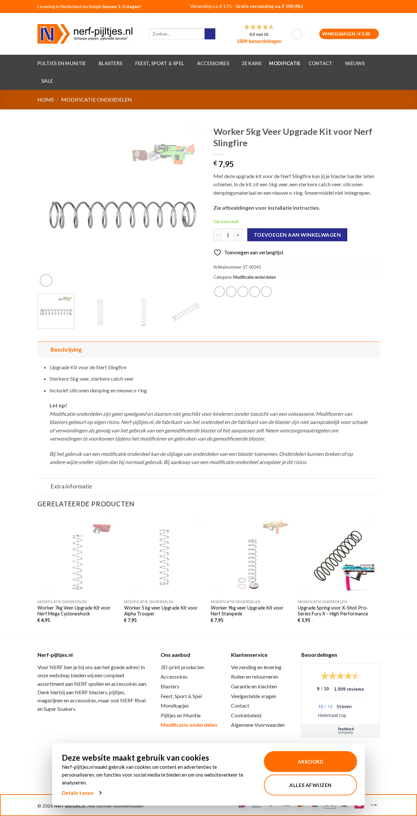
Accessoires (213, 63)
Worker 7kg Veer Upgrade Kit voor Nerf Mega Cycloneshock (74, 611)
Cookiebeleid (246, 715)
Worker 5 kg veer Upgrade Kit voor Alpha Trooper (161, 611)
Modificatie (284, 63)
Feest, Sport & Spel (159, 63)
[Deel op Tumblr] (266, 291)
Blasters (110, 63)
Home (45, 99)
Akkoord (310, 762)
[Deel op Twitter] (231, 291)
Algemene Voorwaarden (258, 725)
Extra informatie (71, 486)
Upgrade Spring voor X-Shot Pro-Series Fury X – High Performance (333, 611)
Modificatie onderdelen (96, 99)
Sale (47, 81)
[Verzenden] (210, 33)
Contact (321, 63)
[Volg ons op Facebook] (355, 7)
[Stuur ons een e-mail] (372, 7)
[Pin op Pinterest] (254, 291)
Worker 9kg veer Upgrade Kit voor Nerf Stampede (247, 611)
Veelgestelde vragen (253, 696)
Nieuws (355, 63)
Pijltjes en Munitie (61, 63)
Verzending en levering (256, 667)
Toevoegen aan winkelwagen (297, 235)
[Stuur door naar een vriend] (242, 291)
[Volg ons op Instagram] (364, 7)
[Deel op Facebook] (219, 291)
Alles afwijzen (310, 785)
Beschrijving (66, 349)
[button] (297, 34)
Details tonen (77, 793)
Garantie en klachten (254, 686)
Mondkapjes (175, 705)
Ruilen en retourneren (254, 676)
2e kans (251, 63)
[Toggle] (43, 350)
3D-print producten (182, 667)
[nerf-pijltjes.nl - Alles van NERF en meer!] (88, 34)
